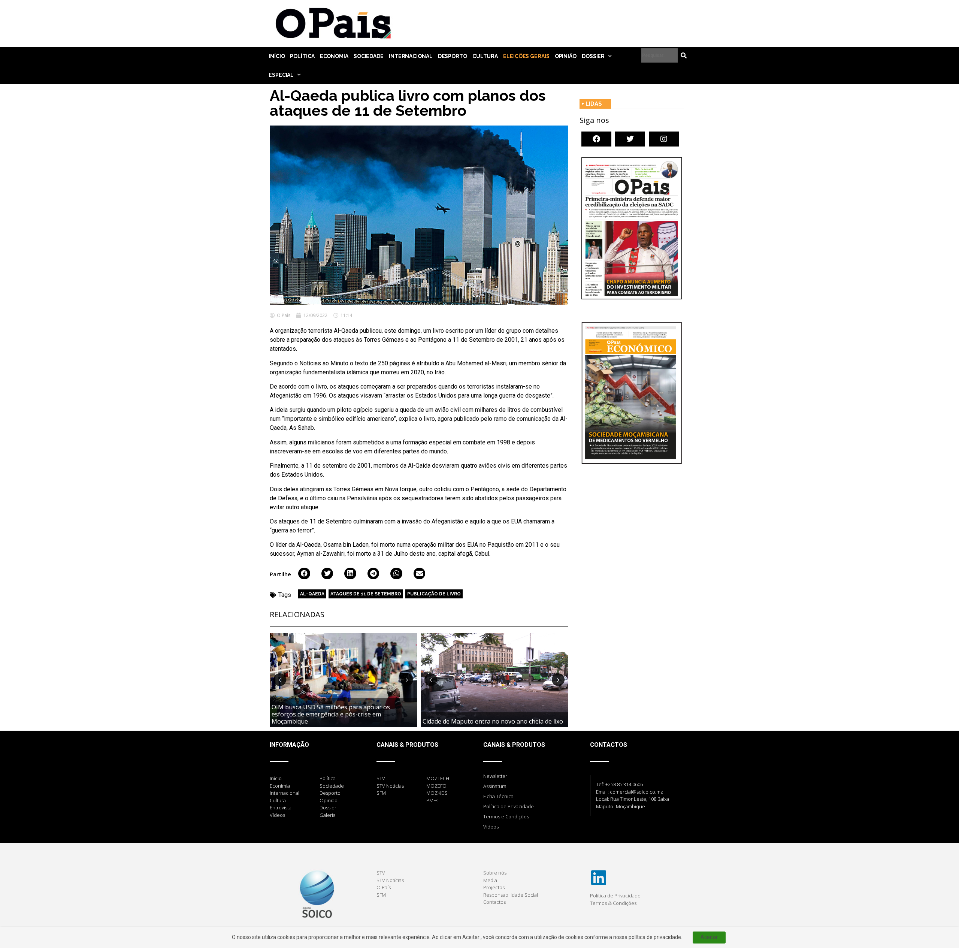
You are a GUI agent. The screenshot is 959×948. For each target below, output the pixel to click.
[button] (304, 574)
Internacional (411, 56)
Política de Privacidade (508, 806)
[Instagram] (664, 139)
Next (406, 679)
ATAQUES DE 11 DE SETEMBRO (365, 594)
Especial (281, 75)
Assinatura (494, 786)
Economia (334, 56)
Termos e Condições (506, 816)
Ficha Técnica (498, 796)
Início (277, 56)
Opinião (566, 56)
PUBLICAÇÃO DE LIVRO (434, 594)
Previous (279, 679)
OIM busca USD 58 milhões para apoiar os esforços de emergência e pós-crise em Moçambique (331, 714)
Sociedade (369, 56)
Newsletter (495, 776)
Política (302, 56)
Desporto (452, 56)
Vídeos (491, 826)
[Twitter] (630, 139)
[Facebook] (596, 139)
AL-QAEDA (312, 594)
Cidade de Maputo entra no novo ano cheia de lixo (493, 721)
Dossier (593, 56)
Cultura (485, 56)
